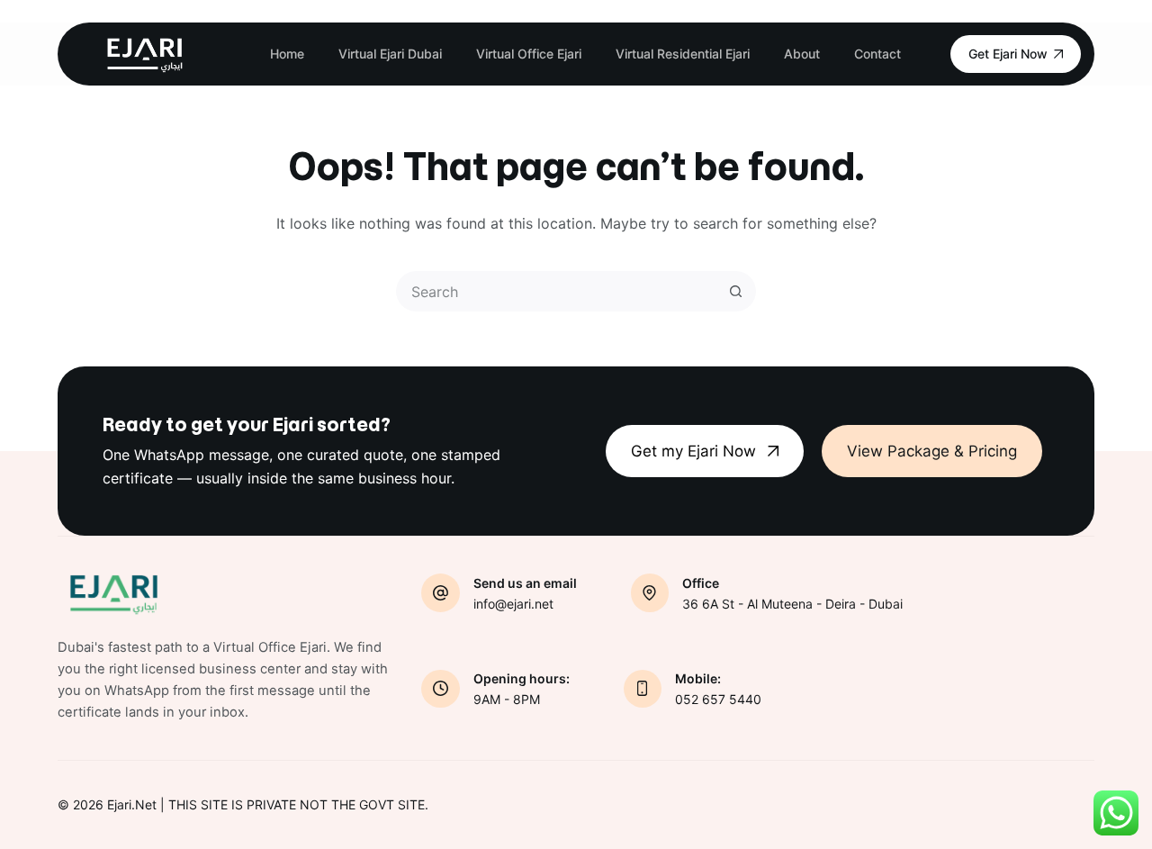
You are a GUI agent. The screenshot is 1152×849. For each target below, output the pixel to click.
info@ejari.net (513, 603)
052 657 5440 (718, 699)
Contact (877, 53)
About (802, 53)
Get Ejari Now (1008, 53)
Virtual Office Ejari (528, 53)
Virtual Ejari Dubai (390, 53)
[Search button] (735, 291)
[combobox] (557, 291)
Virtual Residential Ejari (683, 53)
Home (287, 53)
